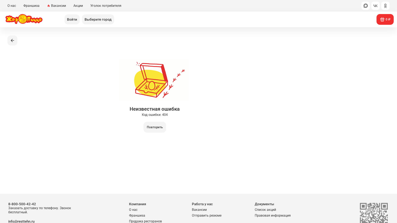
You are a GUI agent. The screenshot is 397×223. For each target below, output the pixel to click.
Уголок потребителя (105, 6)
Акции (78, 6)
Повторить (155, 127)
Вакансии (58, 6)
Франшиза (31, 6)
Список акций (265, 210)
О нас (11, 6)
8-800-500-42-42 (39, 208)
